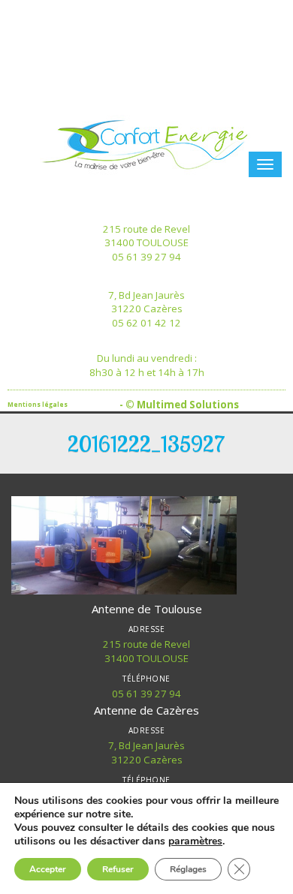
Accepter (47, 869)
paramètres (195, 841)
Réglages (188, 869)
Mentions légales (38, 404)
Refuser (118, 869)
